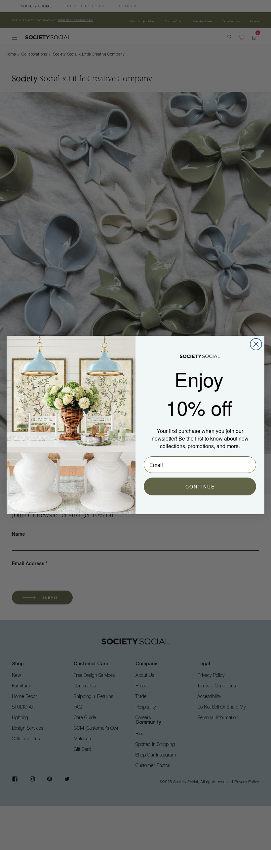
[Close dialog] (256, 344)
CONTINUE (200, 486)
